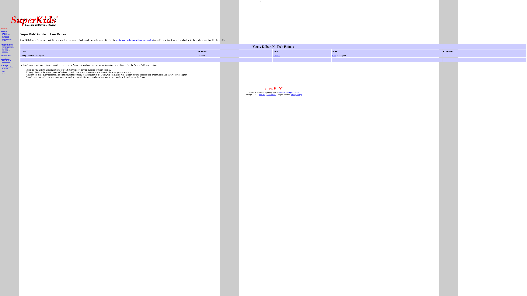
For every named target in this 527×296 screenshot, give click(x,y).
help (3, 73)
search (4, 40)
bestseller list (6, 34)
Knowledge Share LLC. (267, 95)
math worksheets (7, 45)
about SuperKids (7, 67)
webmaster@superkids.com (289, 92)
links (3, 71)
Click (334, 56)
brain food (5, 51)
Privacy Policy (296, 95)
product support (7, 39)
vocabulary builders (8, 47)
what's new (5, 37)
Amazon (276, 56)
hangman (5, 48)
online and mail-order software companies (134, 40)
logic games (5, 50)
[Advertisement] (263, 9)
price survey (5, 36)
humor (4, 70)
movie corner (6, 62)
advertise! (5, 68)
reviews (4, 33)
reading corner (6, 60)
